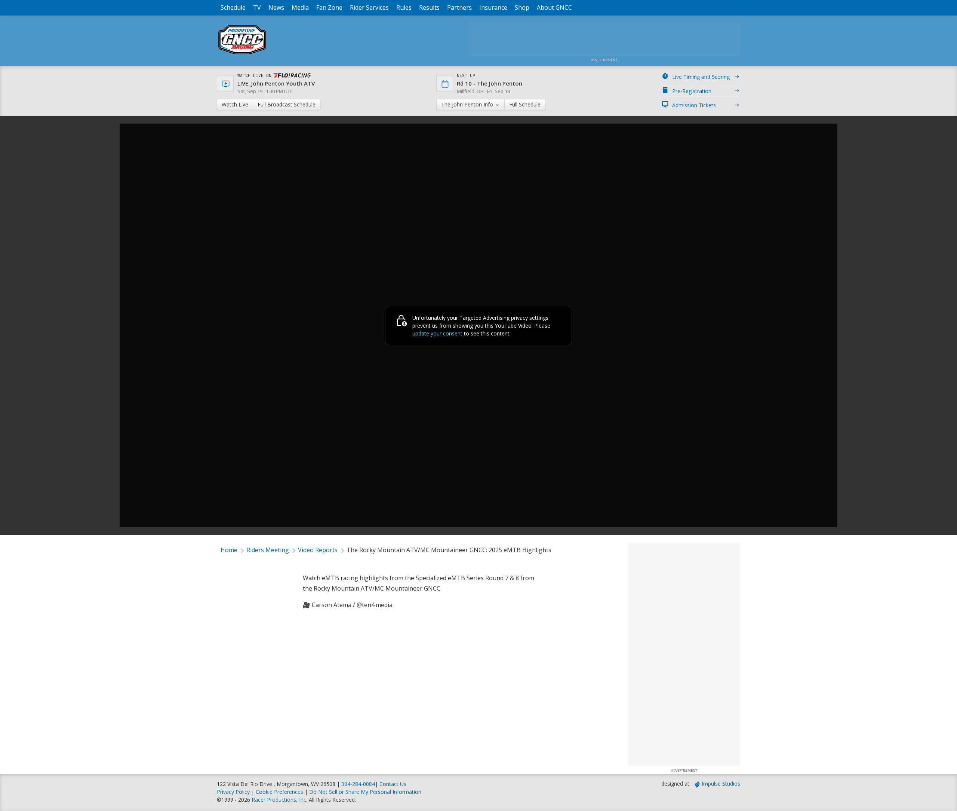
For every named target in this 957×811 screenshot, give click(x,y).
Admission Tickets (694, 105)
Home (229, 550)
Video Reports (318, 550)
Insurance (493, 7)
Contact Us (392, 783)
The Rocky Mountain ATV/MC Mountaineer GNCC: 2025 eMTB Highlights (449, 550)
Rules (404, 7)
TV (257, 7)
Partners (459, 7)
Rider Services (369, 7)
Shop (522, 7)
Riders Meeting (267, 550)
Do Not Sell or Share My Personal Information (365, 791)
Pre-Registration (691, 91)
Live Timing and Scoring (701, 76)
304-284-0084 (358, 783)
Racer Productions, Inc (279, 799)
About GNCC (554, 7)
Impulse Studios (721, 783)
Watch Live (235, 104)
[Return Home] (242, 54)
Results (429, 7)
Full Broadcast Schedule (287, 104)
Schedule (233, 7)
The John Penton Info (468, 104)
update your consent (437, 333)
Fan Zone (329, 7)
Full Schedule (525, 104)
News (276, 7)
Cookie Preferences (280, 791)
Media (300, 7)
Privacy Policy (233, 791)
